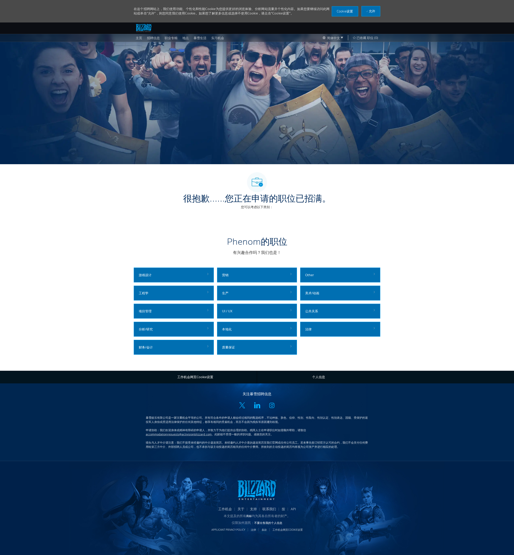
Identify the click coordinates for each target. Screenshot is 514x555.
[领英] (257, 406)
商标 (249, 516)
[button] (345, 11)
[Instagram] (272, 406)
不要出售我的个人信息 (268, 523)
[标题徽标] (144, 28)
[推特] (242, 406)
